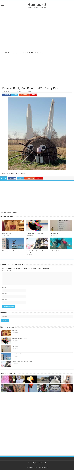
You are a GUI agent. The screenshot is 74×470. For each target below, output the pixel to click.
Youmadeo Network (40, 463)
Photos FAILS (6, 233)
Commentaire (6, 271)
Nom (4, 287)
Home (3, 53)
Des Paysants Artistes (12, 53)
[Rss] (36, 465)
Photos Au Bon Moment (10, 251)
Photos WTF (54, 233)
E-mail (4, 293)
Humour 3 (37, 4)
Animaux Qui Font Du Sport (35, 233)
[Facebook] (38, 465)
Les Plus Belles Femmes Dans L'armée (22, 361)
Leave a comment (20, 91)
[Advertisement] (37, 14)
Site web (4, 299)
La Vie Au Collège (55, 251)
